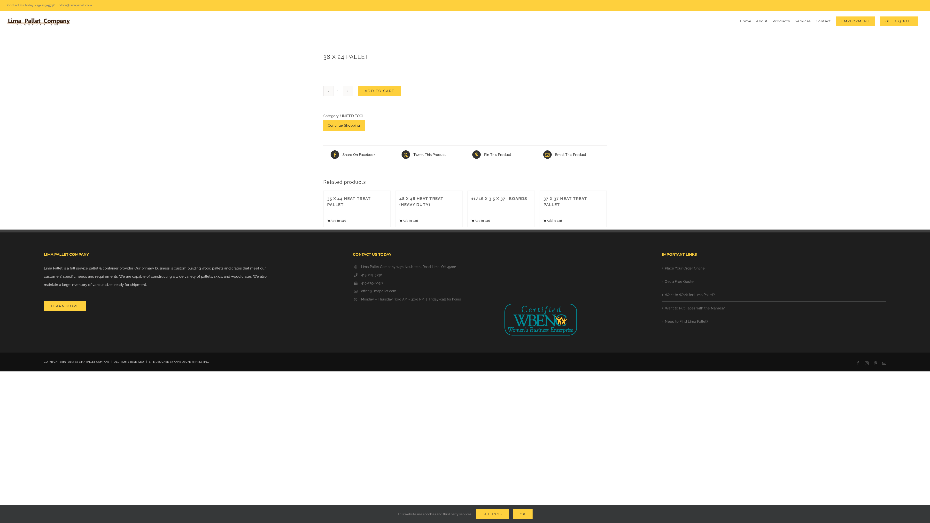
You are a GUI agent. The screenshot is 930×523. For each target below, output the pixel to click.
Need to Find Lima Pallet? (686, 321)
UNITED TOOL (352, 116)
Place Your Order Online (685, 268)
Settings (492, 514)
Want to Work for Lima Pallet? (690, 295)
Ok (523, 514)
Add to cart (379, 91)
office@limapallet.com (75, 5)
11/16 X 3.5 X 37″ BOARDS (499, 198)
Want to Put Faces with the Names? (695, 308)
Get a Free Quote (679, 281)
